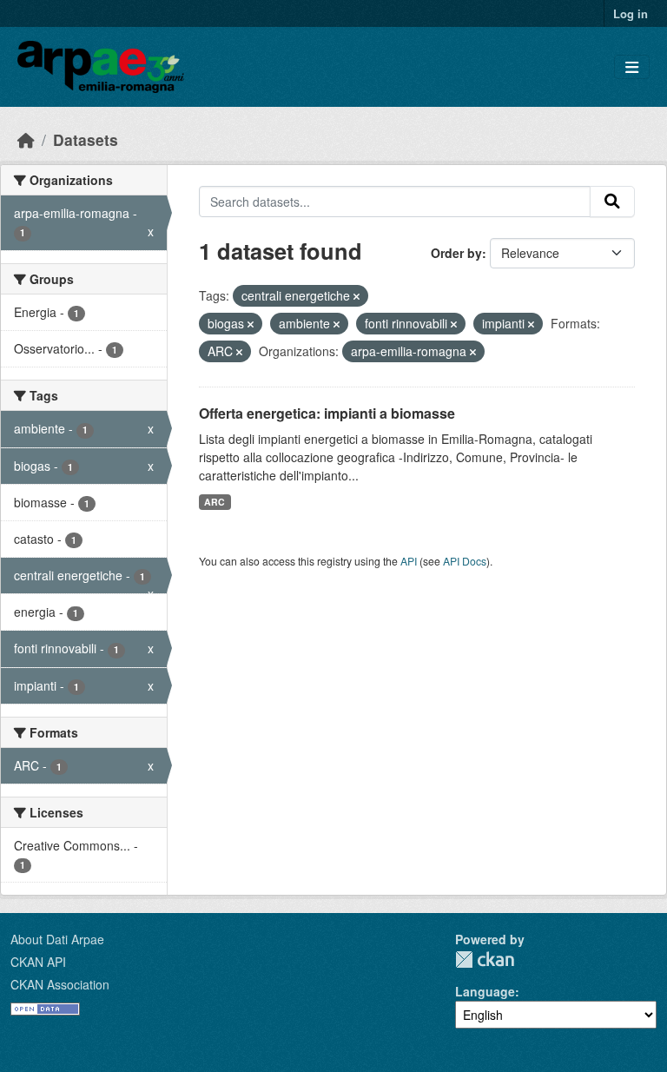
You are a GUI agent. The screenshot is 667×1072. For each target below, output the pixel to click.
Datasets (85, 139)
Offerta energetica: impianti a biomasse (327, 413)
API (408, 560)
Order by (456, 252)
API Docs (464, 560)
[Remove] (356, 296)
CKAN (484, 959)
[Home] (26, 139)
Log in (630, 13)
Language (485, 991)
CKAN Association (59, 984)
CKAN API (38, 961)
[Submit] (612, 201)
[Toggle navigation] (632, 67)
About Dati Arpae (57, 939)
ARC (214, 501)
